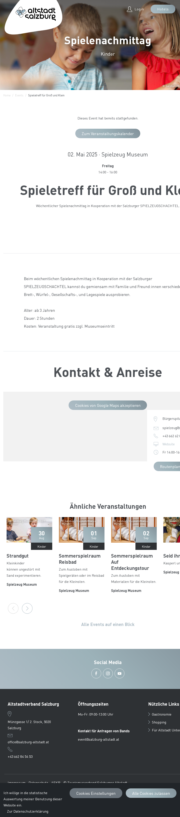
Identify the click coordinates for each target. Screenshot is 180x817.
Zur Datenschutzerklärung (27, 811)
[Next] (27, 608)
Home (7, 95)
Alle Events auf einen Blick (108, 624)
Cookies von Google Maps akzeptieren (108, 405)
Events (19, 95)
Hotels (163, 9)
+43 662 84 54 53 (20, 756)
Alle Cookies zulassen (151, 793)
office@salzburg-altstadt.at (28, 742)
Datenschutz (38, 782)
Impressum (16, 782)
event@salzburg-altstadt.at (98, 739)
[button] (96, 673)
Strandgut (18, 556)
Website (168, 444)
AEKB (55, 782)
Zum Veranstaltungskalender (108, 133)
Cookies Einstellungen (96, 793)
